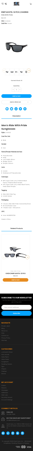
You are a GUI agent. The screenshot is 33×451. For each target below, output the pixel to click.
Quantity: (16, 86)
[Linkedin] (13, 433)
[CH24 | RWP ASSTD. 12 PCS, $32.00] (15, 252)
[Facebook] (7, 108)
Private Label (5, 326)
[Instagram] (22, 433)
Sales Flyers (5, 357)
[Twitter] (20, 108)
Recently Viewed (6, 397)
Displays (4, 371)
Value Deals (5, 359)
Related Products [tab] (16, 228)
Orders (3, 385)
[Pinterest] (24, 108)
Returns (3, 388)
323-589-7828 (11, 414)
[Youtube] (17, 433)
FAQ (2, 333)
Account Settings (6, 400)
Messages (4, 390)
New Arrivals (5, 354)
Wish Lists (4, 395)
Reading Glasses (6, 364)
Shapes (3, 369)
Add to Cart (16, 280)
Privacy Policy (5, 338)
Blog (2, 328)
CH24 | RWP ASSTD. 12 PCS (16, 273)
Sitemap (4, 340)
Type (2, 366)
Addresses (4, 392)
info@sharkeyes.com (13, 420)
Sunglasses (5, 361)
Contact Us (4, 335)
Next (29, 70)
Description (16, 116)
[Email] (11, 108)
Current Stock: (16, 80)
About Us (4, 331)
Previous (4, 70)
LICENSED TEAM (7, 352)
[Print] (16, 108)
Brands (3, 373)
